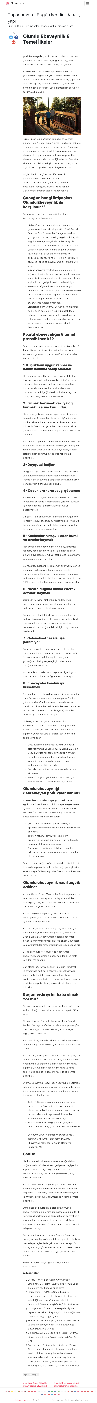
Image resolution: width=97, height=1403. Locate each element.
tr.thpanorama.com (23, 1400)
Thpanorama (17, 3)
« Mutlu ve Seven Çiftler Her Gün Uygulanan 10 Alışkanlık (35, 1384)
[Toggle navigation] (87, 3)
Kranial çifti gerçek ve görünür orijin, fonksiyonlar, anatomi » (66, 1384)
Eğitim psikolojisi (30, 1375)
